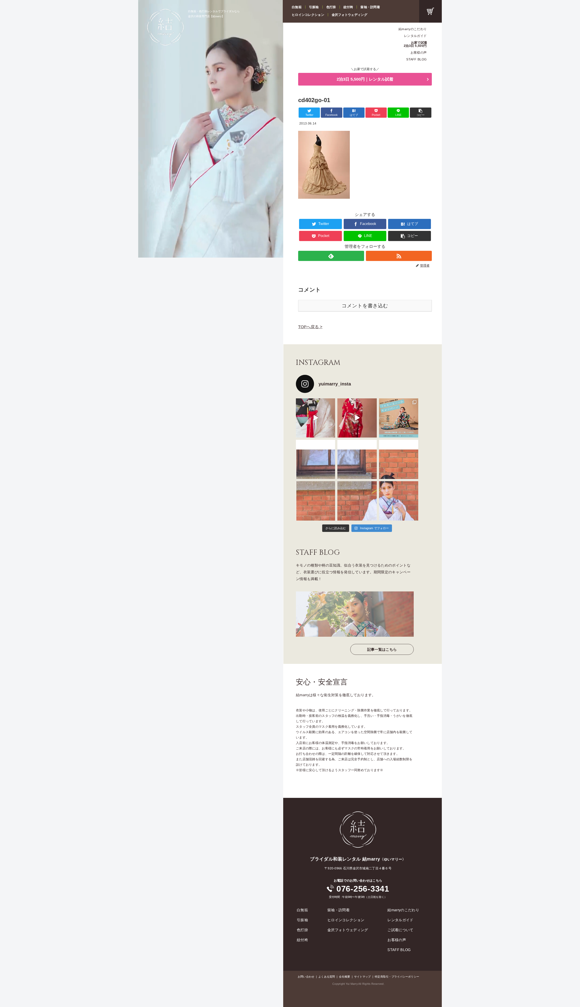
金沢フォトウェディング (349, 15)
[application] (210, 129)
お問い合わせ (306, 976)
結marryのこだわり (413, 29)
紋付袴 (348, 7)
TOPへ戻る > (310, 327)
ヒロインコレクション (308, 15)
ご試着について (400, 930)
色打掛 (331, 7)
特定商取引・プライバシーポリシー (397, 976)
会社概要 (344, 976)
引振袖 (314, 7)
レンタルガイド (415, 36)
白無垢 (297, 7)
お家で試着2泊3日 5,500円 (415, 44)
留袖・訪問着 (370, 7)
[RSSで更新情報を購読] (399, 256)
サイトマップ (362, 976)
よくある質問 (326, 976)
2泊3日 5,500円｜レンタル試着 (365, 79)
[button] (420, 113)
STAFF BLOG (416, 59)
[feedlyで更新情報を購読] (331, 256)
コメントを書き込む (365, 306)
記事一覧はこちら (382, 649)
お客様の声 (419, 52)
